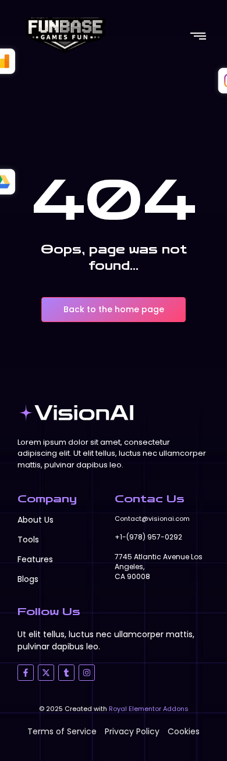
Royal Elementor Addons (149, 708)
